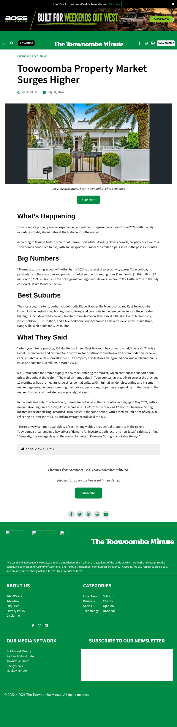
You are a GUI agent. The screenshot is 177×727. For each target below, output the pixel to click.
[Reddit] (97, 514)
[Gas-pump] (153, 43)
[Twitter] (79, 514)
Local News (39, 56)
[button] (12, 43)
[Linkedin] (88, 514)
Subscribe (88, 493)
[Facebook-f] (139, 43)
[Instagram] (146, 43)
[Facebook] (71, 514)
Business (23, 56)
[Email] (105, 514)
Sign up (114, 4)
